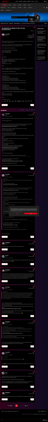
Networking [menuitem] (2, 10)
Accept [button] (31, 213)
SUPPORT (36, 1)
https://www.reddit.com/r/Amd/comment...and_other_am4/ (10, 147)
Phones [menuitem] (9, 7)
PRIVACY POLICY (30, 414)
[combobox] (24, 17)
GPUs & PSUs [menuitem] (19, 7)
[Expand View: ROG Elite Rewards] (11, 10)
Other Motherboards (40, 47)
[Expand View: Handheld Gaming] (6, 7)
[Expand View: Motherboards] (16, 7)
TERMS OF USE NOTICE (25, 414)
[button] (3, 105)
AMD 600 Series (40, 59)
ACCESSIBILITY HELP (15, 411)
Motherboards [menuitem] (14, 7)
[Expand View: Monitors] (26, 7)
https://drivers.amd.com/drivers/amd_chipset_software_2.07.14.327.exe (11, 308)
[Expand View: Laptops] (31, 5)
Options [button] (45, 23)
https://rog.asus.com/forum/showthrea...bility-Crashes (10, 184)
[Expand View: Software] (16, 5)
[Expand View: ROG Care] (11, 5)
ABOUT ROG (3, 411)
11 (22, 405)
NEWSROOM (9, 411)
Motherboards (11, 23)
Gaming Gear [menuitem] (30, 7)
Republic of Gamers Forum (4, 23)
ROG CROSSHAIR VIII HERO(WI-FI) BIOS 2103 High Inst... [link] (28, 23)
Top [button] (2, 419)
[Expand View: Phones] (10, 7)
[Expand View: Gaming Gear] (32, 7)
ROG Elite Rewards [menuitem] (8, 10)
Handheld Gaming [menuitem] (3, 7)
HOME (6, 411)
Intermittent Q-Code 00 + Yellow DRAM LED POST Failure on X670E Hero (41, 45)
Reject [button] (17, 213)
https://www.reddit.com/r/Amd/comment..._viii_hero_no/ (9, 126)
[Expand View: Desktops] (26, 5)
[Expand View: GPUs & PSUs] (22, 7)
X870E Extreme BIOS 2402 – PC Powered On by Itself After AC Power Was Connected (41, 51)
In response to (9, 116)
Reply (32, 105)
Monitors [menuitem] (25, 7)
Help (44, 7)
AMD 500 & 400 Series (17, 23)
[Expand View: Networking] (4, 10)
